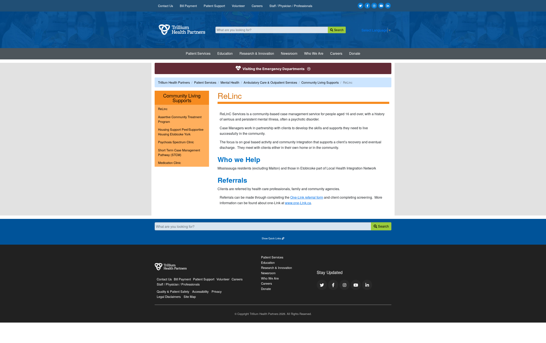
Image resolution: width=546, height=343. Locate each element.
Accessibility (200, 291)
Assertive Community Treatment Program (180, 119)
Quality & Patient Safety (173, 291)
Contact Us (165, 5)
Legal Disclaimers (169, 296)
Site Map (190, 296)
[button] (273, 238)
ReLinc (162, 108)
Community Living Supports (320, 82)
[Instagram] (374, 6)
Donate (354, 53)
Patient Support (214, 5)
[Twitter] (360, 6)
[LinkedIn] (388, 6)
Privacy (217, 291)
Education (225, 53)
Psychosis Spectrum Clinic (176, 142)
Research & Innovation (257, 53)
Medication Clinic (169, 162)
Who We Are (313, 53)
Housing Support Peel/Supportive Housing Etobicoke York (180, 131)
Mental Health (230, 82)
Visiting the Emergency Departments (273, 69)
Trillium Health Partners (174, 82)
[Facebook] (367, 6)
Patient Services (198, 53)
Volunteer (238, 5)
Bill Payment (188, 5)
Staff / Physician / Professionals (290, 5)
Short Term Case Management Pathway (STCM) (179, 152)
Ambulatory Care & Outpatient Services (270, 82)
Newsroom (289, 53)
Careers (257, 5)
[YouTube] (381, 6)
